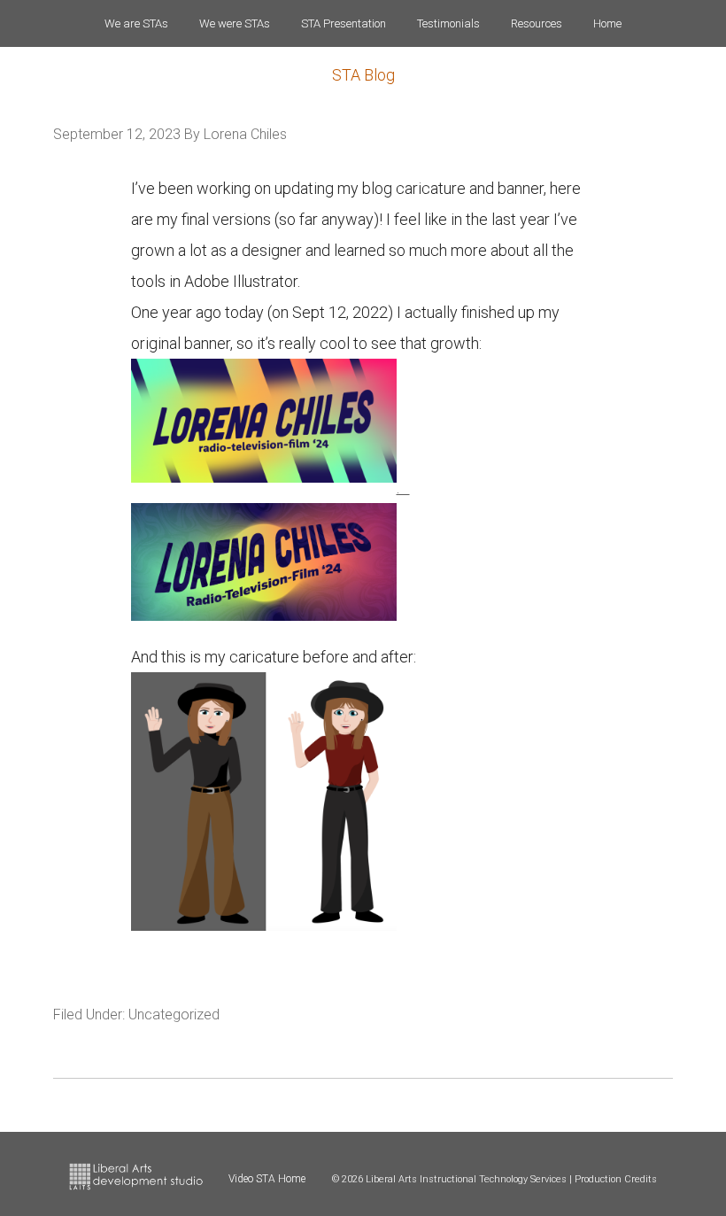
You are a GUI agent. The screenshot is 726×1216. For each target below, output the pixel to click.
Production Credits (616, 1179)
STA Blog (363, 75)
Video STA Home (266, 1179)
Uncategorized (174, 1014)
